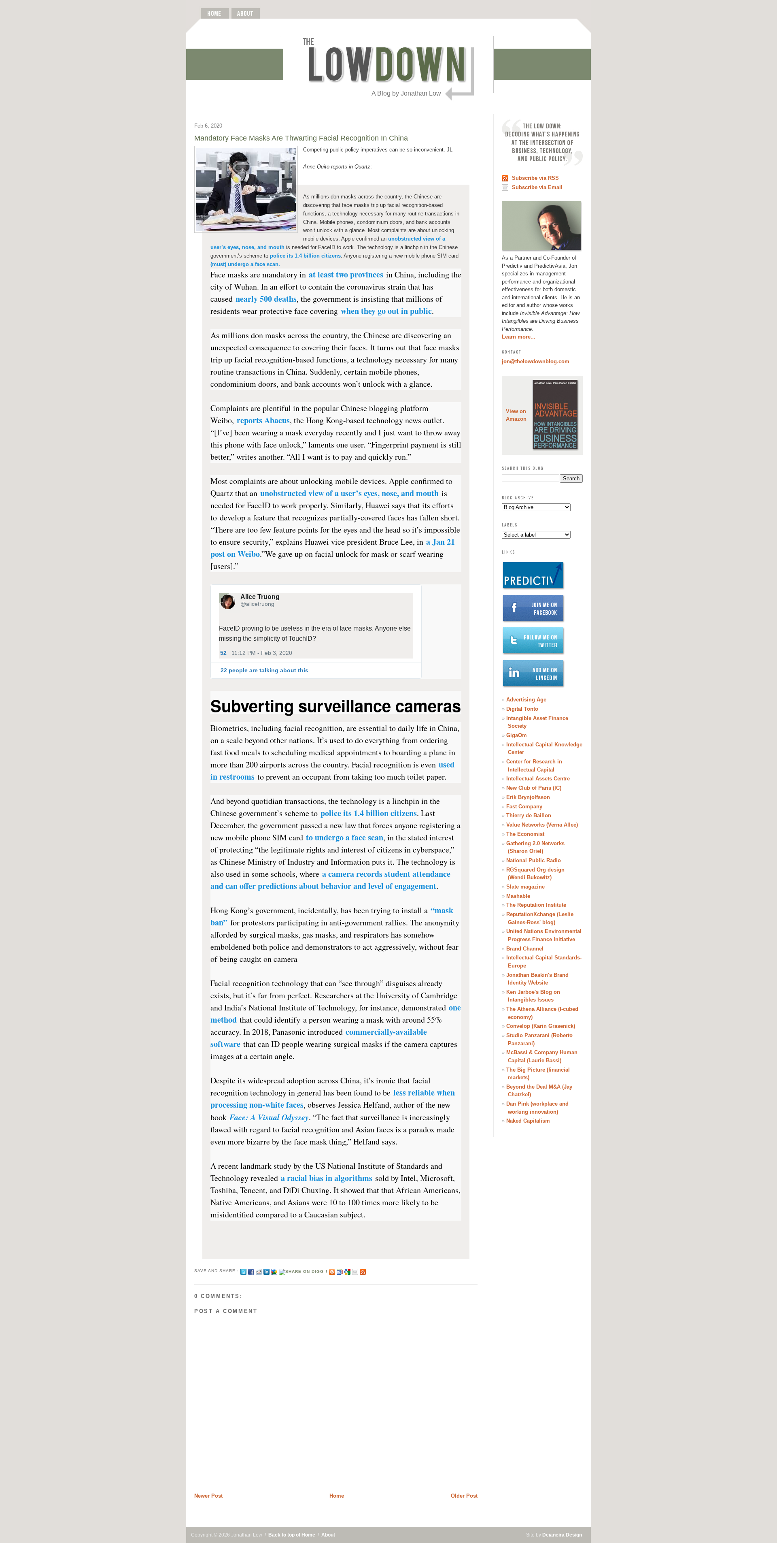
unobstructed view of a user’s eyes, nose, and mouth (349, 493)
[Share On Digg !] (303, 1270)
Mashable (518, 896)
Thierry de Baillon (528, 815)
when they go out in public (386, 311)
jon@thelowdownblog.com (535, 361)
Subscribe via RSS (535, 178)
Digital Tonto (522, 709)
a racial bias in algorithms (326, 1178)
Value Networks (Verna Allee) (542, 825)
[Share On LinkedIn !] (266, 1270)
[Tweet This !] (243, 1270)
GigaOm (516, 735)
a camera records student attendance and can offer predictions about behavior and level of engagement (330, 880)
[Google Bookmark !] (347, 1270)
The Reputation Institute (536, 905)
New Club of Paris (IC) (533, 788)
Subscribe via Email (537, 187)
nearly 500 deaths (266, 299)
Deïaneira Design (562, 1535)
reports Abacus (263, 420)
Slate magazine (525, 887)
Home (336, 1496)
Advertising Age (526, 700)
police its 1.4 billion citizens (305, 256)
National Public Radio (533, 860)
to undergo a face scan (344, 837)
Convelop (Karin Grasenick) (540, 1026)
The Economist (525, 834)
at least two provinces (346, 274)
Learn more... (518, 337)
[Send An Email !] (355, 1270)
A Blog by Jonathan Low (406, 93)
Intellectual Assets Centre (538, 779)
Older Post (464, 1496)
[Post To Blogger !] (332, 1270)
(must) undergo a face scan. (245, 264)
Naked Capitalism (528, 1121)
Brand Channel (524, 949)
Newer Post (208, 1496)
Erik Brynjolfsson (528, 797)
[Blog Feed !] (363, 1270)
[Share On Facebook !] (251, 1270)
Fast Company (524, 806)
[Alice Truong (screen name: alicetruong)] (228, 600)
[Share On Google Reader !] (340, 1270)
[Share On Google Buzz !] (274, 1270)
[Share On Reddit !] (259, 1270)
